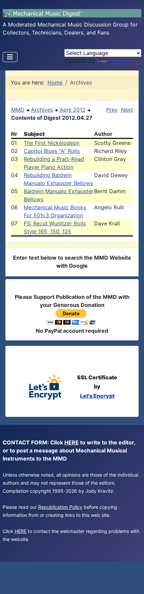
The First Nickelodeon (51, 143)
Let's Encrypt (97, 395)
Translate (120, 61)
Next (127, 109)
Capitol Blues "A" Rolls (52, 151)
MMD (17, 109)
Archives (42, 109)
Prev (112, 109)
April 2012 (72, 109)
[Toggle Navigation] (10, 57)
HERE (71, 442)
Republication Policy (60, 507)
